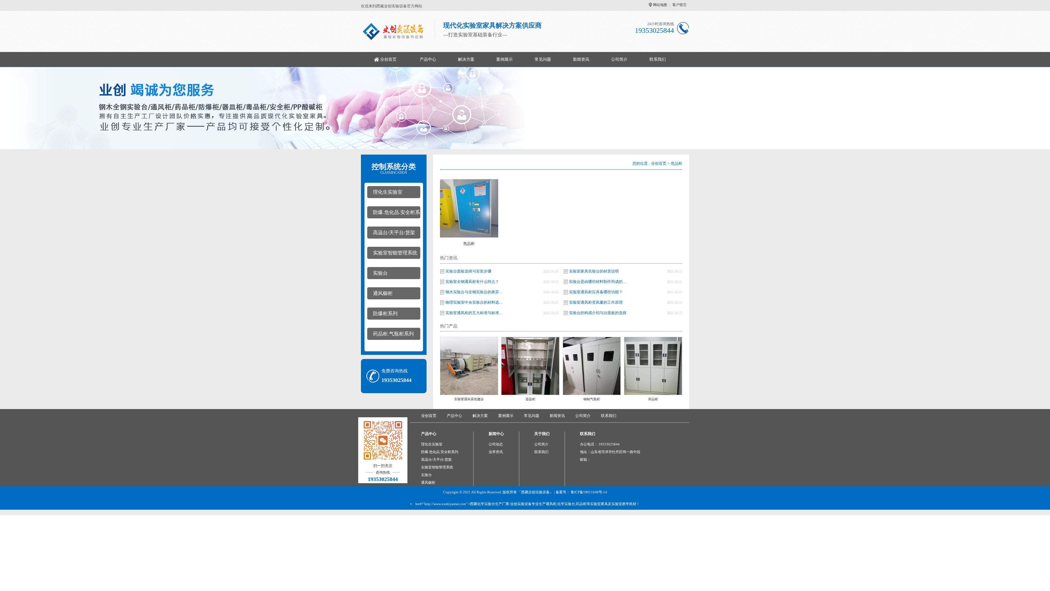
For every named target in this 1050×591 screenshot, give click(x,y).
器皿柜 (530, 399)
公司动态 (496, 444)
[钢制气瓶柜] (592, 366)
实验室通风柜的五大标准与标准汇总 (475, 313)
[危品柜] (469, 208)
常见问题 (543, 59)
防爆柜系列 (385, 313)
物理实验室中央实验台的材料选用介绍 (475, 302)
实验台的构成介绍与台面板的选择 (597, 313)
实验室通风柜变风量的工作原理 (596, 302)
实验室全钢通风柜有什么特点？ (472, 282)
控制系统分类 (394, 169)
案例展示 (504, 59)
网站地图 (660, 5)
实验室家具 (599, 504)
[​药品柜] (653, 366)
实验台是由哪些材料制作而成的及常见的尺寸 (599, 282)
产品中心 (428, 59)
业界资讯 (496, 452)
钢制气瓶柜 (592, 399)
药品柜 (581, 504)
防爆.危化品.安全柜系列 (393, 214)
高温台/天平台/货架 (394, 232)
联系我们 (657, 59)
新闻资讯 (581, 59)
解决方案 (466, 59)
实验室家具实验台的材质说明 (594, 271)
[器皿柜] (530, 366)
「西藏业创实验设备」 (535, 492)
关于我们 (542, 434)
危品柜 (676, 163)
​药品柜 (653, 399)
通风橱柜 (383, 293)
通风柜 (551, 504)
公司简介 (619, 59)
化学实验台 (566, 504)
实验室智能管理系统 (395, 253)
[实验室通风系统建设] (469, 366)
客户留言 (679, 5)
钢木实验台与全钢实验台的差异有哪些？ (475, 292)
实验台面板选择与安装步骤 (468, 271)
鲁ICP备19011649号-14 (589, 492)
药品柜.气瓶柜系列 (393, 334)
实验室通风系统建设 (469, 399)
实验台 (380, 273)
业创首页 (388, 59)
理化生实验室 (387, 192)
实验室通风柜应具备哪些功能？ (596, 292)
